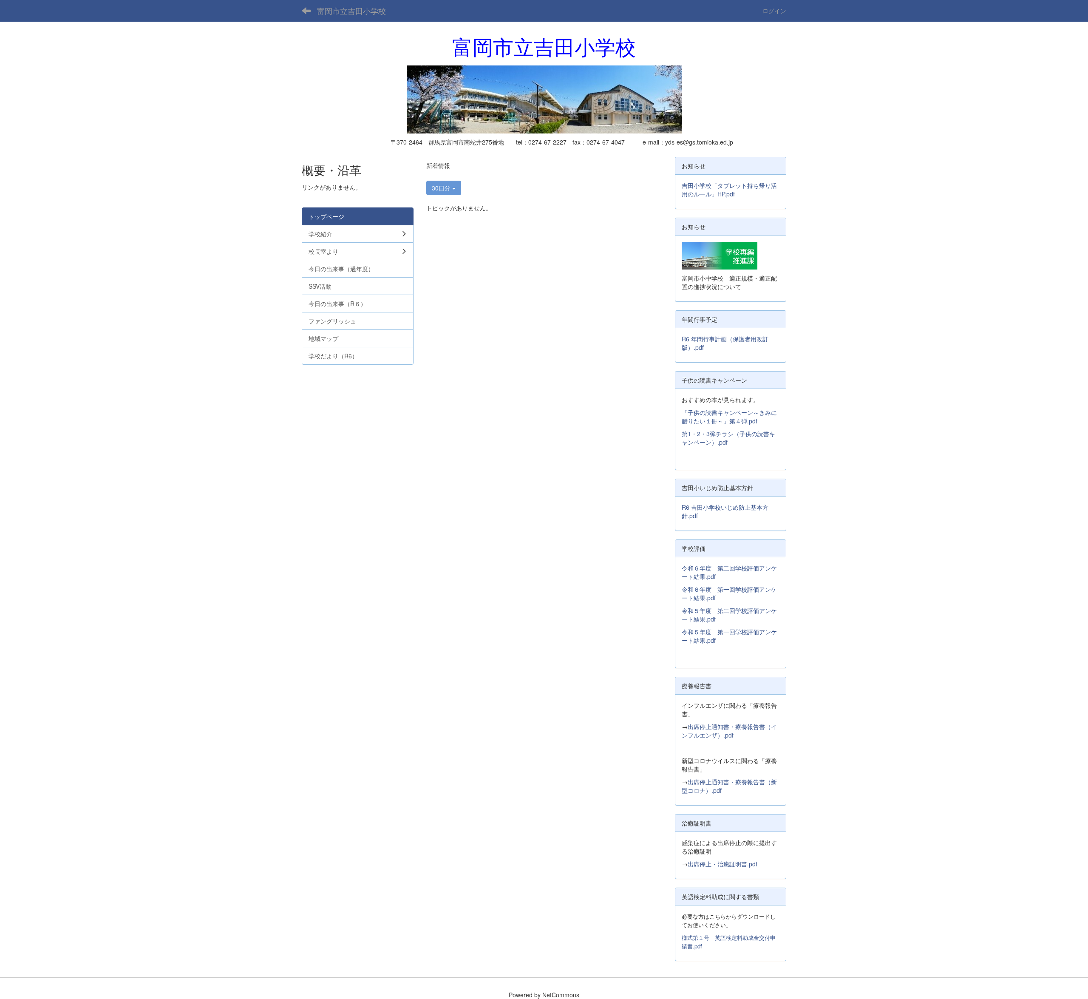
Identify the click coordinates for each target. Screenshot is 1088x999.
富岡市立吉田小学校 (351, 10)
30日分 (442, 188)
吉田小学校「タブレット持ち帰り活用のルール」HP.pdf (729, 189)
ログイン (774, 10)
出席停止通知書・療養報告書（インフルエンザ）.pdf (729, 730)
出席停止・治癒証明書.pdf (722, 864)
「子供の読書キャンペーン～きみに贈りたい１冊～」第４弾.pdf (729, 416)
